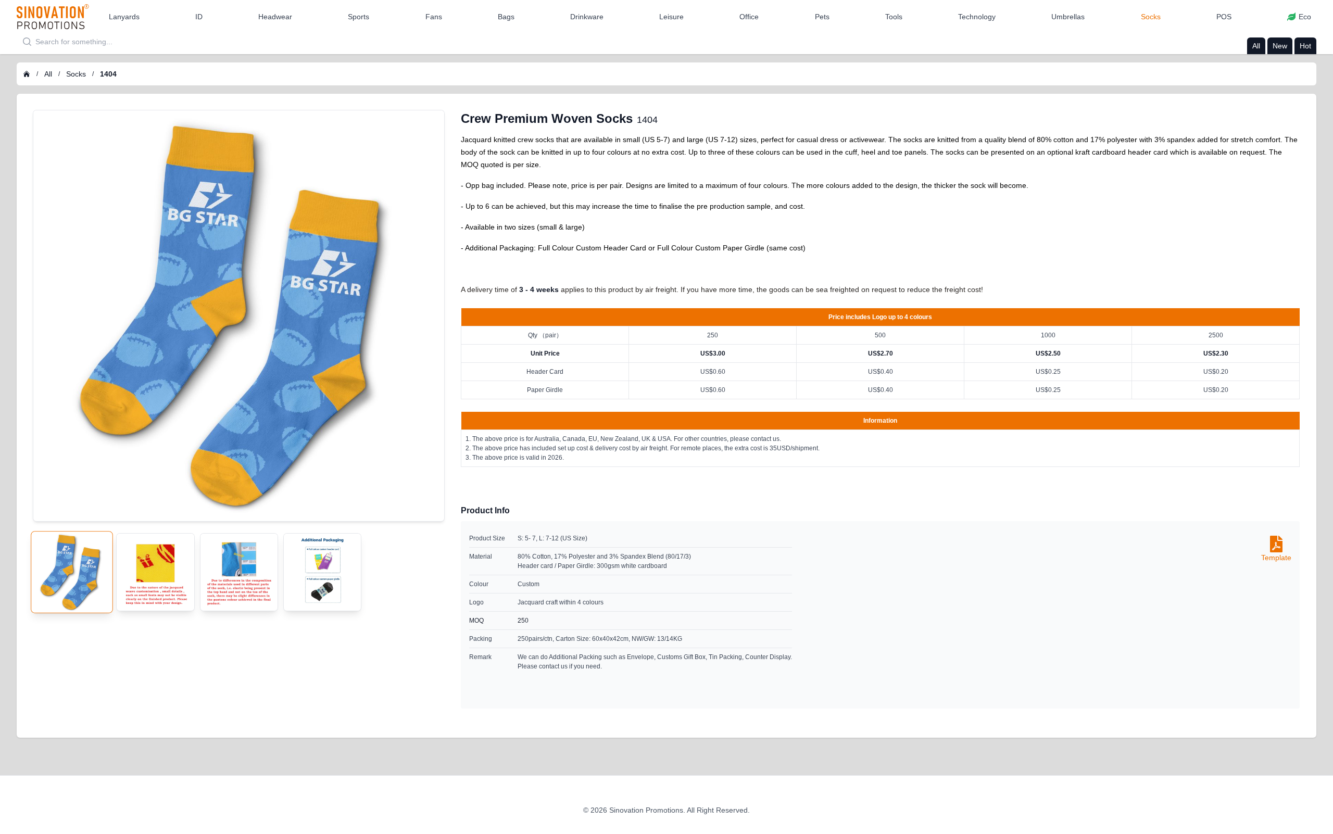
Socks (1151, 16)
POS (1223, 16)
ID (199, 16)
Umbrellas (1068, 16)
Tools (893, 16)
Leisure (671, 16)
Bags (506, 16)
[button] (124, 16)
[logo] (53, 16)
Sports (358, 16)
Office (749, 16)
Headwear (275, 16)
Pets (822, 16)
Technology (977, 16)
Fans (433, 16)
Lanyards (124, 16)
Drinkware (586, 16)
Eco (1305, 16)
